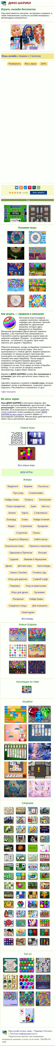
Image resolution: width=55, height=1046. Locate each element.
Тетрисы (28, 499)
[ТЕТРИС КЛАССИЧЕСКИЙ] (26, 1016)
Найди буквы (36, 599)
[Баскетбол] (20, 849)
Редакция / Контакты (43, 1031)
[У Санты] (20, 914)
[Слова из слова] (44, 933)
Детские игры (25, 566)
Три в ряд (18, 493)
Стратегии (21, 533)
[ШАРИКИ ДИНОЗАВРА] (16, 269)
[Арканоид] (44, 830)
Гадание (14, 559)
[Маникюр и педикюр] (32, 923)
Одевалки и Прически (20, 552)
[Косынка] (8, 867)
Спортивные (40, 513)
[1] (10, 193)
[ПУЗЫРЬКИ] (26, 983)
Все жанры (27, 619)
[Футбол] (8, 839)
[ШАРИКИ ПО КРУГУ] (16, 253)
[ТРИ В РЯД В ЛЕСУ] (26, 999)
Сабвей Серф (40, 579)
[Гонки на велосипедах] (20, 820)
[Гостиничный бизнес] (20, 830)
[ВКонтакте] (16, 188)
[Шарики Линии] (26, 690)
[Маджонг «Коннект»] (20, 811)
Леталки (42, 552)
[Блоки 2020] (44, 923)
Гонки (25, 519)
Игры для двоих (19, 592)
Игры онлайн (9, 56)
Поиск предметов (16, 506)
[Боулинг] (20, 839)
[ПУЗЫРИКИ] (10, 999)
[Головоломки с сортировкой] (44, 942)
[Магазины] (44, 886)
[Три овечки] (32, 858)
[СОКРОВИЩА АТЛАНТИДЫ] (43, 999)
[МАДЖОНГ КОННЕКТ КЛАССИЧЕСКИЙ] (10, 983)
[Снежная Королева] (32, 914)
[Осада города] (32, 886)
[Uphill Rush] (32, 877)
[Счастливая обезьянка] (44, 895)
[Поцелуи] (8, 933)
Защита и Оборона (18, 539)
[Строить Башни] (44, 914)
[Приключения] (32, 942)
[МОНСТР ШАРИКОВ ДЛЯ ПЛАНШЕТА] (38, 253)
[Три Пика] (44, 867)
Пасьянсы (43, 486)
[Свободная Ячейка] (20, 867)
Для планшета (9, 392)
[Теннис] (32, 849)
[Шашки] (32, 895)
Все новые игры (26, 465)
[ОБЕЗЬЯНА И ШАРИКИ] (38, 285)
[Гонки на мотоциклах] (44, 811)
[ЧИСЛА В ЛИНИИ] (17, 651)
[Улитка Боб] (44, 877)
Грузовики (39, 592)
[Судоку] (44, 849)
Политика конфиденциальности (23, 1034)
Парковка (15, 586)
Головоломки (36, 493)
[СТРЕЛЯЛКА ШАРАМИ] (37, 635)
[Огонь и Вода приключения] (32, 933)
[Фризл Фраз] (20, 886)
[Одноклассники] (21, 188)
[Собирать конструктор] (32, 905)
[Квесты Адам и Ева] (8, 905)
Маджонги (12, 486)
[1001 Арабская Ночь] (8, 914)
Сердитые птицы (18, 606)
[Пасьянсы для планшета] (8, 877)
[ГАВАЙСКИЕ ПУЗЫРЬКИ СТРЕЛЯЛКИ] (37, 651)
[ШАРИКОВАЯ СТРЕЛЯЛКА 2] (16, 285)
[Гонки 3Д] (44, 820)
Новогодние (28, 612)
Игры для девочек (17, 579)
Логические (45, 499)
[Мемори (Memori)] (20, 895)
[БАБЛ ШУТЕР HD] (43, 983)
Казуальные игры (14, 546)
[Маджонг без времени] (32, 820)
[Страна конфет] (44, 905)
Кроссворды (44, 566)
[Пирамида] (32, 867)
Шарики (23, 56)
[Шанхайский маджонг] (8, 811)
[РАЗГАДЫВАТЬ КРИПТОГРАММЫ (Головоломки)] (36, 439)
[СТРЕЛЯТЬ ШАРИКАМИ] (38, 237)
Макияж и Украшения (35, 559)
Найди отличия (41, 519)
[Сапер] (8, 858)
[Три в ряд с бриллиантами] (8, 942)
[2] (11, 193)
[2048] (20, 877)
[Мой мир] (25, 188)
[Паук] (44, 858)
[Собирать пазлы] (20, 905)
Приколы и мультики (40, 546)
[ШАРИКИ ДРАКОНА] (16, 301)
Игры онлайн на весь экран (20, 1031)
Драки (9, 566)
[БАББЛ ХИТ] (17, 635)
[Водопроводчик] (8, 923)
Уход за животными (36, 586)
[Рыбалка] (8, 849)
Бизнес (12, 513)
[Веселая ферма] (8, 830)
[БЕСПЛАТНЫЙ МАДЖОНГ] (10, 966)
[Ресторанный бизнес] (32, 830)
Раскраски (18, 599)
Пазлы (36, 533)
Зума (33, 506)
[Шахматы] (8, 886)
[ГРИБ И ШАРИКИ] (38, 269)
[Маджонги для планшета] (32, 811)
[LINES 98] (43, 966)
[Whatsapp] (38, 188)
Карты (25, 513)
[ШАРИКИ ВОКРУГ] (16, 237)
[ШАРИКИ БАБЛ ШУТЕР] (26, 966)
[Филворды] (20, 923)
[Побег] (20, 942)
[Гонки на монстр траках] (8, 820)
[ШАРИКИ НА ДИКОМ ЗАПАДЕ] (17, 668)
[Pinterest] (29, 188)
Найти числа (40, 539)
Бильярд (11, 519)
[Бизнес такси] (8, 895)
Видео (11, 526)
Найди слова (12, 499)
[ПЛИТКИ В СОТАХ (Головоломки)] (26, 454)
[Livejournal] (34, 188)
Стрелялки (35, 56)
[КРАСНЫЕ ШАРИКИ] (37, 668)
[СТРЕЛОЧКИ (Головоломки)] (16, 439)
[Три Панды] (20, 858)
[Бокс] (32, 839)
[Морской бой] (20, 933)
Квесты (45, 506)
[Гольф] (44, 839)
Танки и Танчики (18, 572)
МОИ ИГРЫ (26, 472)
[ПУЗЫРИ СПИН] (38, 301)
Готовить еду (39, 572)
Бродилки (43, 526)
